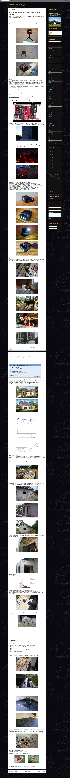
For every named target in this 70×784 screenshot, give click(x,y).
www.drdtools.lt (26, 100)
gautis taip (23, 381)
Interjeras (50, 69)
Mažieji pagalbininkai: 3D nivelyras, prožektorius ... (54, 175)
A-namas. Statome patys (16, 5)
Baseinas (50, 53)
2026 (51, 149)
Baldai (50, 51)
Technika (50, 128)
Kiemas (50, 78)
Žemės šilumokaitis (52, 143)
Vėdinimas (50, 139)
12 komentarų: (26, 766)
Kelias (50, 76)
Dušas (50, 60)
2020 (51, 158)
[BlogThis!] (31, 347)
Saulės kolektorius (52, 110)
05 (51, 182)
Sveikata (50, 119)
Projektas (50, 100)
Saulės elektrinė (51, 109)
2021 (51, 157)
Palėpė (50, 91)
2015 (51, 190)
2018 (51, 161)
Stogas (50, 118)
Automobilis (50, 50)
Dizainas (50, 57)
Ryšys (50, 105)
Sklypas (50, 114)
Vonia (49, 141)
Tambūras (12, 767)
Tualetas (50, 134)
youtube (32, 641)
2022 (51, 155)
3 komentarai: (26, 347)
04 (51, 183)
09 (51, 170)
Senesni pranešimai (41, 771)
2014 (51, 191)
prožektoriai (33, 184)
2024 (51, 152)
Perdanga (50, 96)
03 (51, 185)
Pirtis (49, 98)
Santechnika (51, 107)
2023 (51, 154)
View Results (12, 375)
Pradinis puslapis (27, 771)
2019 (51, 160)
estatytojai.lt (51, 198)
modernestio (31, 188)
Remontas (50, 103)
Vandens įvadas (51, 137)
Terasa (50, 130)
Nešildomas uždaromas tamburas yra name (16, 371)
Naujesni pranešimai (13, 771)
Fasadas (50, 64)
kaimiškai (37, 382)
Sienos (50, 112)
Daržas (50, 55)
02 (51, 186)
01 (51, 188)
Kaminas (50, 73)
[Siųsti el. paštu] (30, 347)
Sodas (50, 116)
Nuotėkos (50, 89)
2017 (51, 163)
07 (51, 173)
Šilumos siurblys (51, 125)
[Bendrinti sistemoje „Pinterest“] (34, 347)
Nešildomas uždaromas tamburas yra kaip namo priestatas (18, 372)
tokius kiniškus (29, 186)
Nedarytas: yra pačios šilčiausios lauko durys (17, 368)
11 (51, 167)
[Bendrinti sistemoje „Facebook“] (33, 347)
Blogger (36, 781)
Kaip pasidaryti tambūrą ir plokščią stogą (21, 357)
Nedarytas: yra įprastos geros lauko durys (16, 367)
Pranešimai (52, 226)
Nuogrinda (50, 87)
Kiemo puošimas (51, 80)
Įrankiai (12, 349)
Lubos (50, 85)
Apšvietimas (51, 48)
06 (51, 180)
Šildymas (50, 121)
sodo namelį (43, 457)
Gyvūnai (50, 66)
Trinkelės (50, 132)
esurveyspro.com (12, 376)
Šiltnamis (50, 123)
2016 (51, 164)
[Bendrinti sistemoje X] (32, 347)
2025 (51, 151)
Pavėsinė (50, 94)
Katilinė (50, 75)
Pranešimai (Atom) (29, 775)
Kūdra (50, 82)
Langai (50, 84)
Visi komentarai (52, 228)
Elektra (50, 62)
